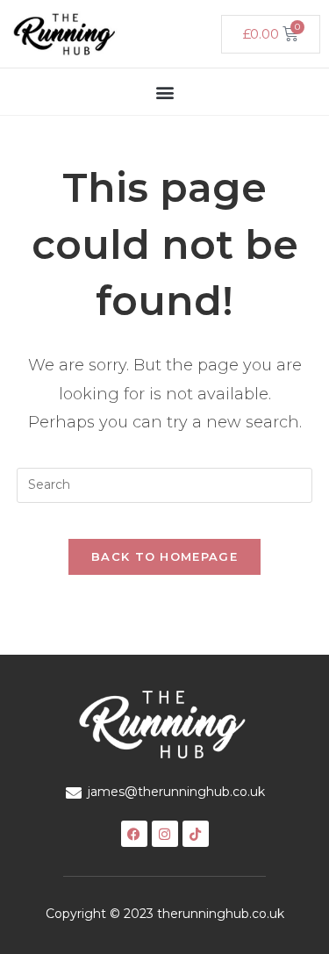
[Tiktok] (195, 834)
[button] (164, 91)
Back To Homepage (164, 556)
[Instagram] (165, 834)
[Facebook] (134, 834)
